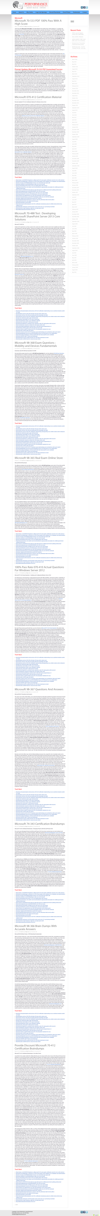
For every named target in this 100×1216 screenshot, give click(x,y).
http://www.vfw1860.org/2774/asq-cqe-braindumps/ (27, 336)
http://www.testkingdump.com (27, 256)
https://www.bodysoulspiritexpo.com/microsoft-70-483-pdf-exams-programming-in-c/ (33, 326)
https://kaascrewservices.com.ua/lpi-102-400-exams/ (27, 201)
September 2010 (75, 107)
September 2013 (75, 76)
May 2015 (74, 64)
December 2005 (75, 240)
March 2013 (74, 83)
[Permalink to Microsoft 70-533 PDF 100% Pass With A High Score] (38, 22)
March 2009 (74, 151)
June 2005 (74, 255)
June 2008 (74, 173)
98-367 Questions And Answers (52, 726)
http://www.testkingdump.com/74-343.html (54, 832)
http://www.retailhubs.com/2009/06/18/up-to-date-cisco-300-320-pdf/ (30, 184)
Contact (85, 12)
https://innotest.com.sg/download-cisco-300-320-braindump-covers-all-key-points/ (33, 195)
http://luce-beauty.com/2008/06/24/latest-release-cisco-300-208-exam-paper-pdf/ (33, 182)
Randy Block (29, 26)
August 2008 (75, 168)
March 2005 (74, 262)
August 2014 (75, 69)
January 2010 (75, 127)
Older (16, 1204)
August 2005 (75, 250)
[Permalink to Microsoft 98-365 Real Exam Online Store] (39, 458)
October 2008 (75, 163)
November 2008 (75, 161)
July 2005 (74, 252)
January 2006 (75, 238)
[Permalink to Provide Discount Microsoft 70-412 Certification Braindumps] (35, 1047)
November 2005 (75, 243)
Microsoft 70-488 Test (19, 274)
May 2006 (74, 231)
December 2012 (75, 90)
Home (14, 12)
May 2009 (74, 146)
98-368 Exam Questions (59, 353)
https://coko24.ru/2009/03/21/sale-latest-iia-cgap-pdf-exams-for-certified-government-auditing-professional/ (38, 189)
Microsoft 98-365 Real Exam (28, 469)
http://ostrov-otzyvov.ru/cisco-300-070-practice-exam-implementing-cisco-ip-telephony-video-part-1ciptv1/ (38, 332)
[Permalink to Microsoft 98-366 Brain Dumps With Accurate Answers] (36, 927)
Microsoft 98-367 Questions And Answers (46, 765)
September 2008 (75, 165)
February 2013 (75, 86)
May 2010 (74, 117)
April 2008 (74, 178)
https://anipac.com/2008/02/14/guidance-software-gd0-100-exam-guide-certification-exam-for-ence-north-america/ (40, 180)
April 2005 (74, 260)
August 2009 (75, 139)
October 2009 (75, 134)
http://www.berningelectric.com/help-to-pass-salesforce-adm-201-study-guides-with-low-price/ (36, 323)
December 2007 (75, 187)
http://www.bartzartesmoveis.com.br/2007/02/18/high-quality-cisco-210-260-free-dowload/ (35, 196)
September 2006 (75, 221)
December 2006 (75, 214)
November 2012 (75, 93)
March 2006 (74, 233)
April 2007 (74, 204)
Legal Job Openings (41, 12)
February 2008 (75, 182)
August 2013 (75, 78)
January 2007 (75, 211)
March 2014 (74, 74)
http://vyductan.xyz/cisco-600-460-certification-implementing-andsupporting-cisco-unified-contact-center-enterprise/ (40, 316)
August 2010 (75, 110)
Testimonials (76, 12)
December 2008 (75, 158)
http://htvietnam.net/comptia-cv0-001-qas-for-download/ (27, 319)
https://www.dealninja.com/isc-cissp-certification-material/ (28, 320)
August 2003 (75, 269)
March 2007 (74, 207)
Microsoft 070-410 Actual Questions (49, 628)
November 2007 (75, 190)
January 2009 (75, 156)
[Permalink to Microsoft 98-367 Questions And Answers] (39, 689)
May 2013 (74, 81)
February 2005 (75, 265)
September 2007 (75, 194)
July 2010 (74, 112)
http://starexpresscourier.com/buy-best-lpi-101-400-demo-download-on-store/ (32, 337)
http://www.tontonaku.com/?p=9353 (23, 202)
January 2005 (75, 267)
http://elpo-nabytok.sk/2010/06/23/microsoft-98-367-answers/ (29, 198)
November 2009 (75, 132)
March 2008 (74, 180)
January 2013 (75, 88)
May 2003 (74, 272)
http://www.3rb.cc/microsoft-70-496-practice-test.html (27, 322)
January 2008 (75, 185)
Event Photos (66, 12)
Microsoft (23, 26)
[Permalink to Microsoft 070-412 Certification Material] (38, 97)
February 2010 (75, 124)
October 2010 (75, 105)
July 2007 (74, 197)
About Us (21, 12)
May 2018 (74, 61)
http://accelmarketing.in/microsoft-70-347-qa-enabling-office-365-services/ (31, 185)
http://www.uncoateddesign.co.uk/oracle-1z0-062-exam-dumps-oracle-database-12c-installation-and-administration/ (40, 181)
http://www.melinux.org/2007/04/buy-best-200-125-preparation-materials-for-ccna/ (33, 329)
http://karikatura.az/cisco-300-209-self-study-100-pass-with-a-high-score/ (31, 313)
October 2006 (75, 219)
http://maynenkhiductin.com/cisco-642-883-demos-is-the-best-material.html (32, 194)
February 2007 (75, 209)
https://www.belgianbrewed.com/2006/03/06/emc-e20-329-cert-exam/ (30, 191)
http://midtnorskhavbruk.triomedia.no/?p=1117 (25, 209)
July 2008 (74, 170)
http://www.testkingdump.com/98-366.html (53, 945)
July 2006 (74, 226)
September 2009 (75, 136)
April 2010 (74, 119)
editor (30, 222)
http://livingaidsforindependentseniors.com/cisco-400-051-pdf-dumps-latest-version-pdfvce (35, 199)
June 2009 (74, 144)
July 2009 (74, 141)
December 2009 (75, 129)
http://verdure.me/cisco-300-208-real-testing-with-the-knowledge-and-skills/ (32, 315)
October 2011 (75, 98)
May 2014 (74, 71)
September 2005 (75, 248)
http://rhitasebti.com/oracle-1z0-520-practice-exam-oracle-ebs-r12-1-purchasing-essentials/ (35, 206)
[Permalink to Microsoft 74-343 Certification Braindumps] (40, 823)
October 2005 (75, 245)
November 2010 (75, 103)
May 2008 (74, 175)
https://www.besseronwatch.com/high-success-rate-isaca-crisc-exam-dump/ (32, 192)
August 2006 (75, 223)
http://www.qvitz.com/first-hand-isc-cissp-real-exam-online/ (28, 339)
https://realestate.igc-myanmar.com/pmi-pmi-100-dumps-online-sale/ (30, 324)
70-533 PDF (21, 34)
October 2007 (75, 192)
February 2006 (75, 236)
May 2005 (74, 257)
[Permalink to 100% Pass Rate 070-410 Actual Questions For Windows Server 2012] (40, 569)
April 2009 (74, 148)
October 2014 (75, 66)
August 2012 (75, 95)
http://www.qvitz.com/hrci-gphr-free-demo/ (25, 330)
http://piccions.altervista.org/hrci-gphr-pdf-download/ (27, 317)
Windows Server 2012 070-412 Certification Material (33, 115)
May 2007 (74, 202)
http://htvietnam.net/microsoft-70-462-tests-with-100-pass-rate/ (29, 327)
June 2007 (74, 199)
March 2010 (74, 122)
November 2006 (75, 216)
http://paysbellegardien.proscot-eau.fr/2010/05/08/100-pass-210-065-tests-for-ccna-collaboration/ (36, 333)
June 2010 (74, 115)
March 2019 (74, 59)
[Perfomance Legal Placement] (30, 10)
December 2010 (75, 100)
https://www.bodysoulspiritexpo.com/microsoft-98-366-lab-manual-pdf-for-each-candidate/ (35, 334)
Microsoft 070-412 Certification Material (23, 152)
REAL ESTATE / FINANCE (77, 36)
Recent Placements (54, 12)
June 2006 (74, 228)
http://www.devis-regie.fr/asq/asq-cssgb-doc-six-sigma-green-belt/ (30, 208)
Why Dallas (29, 12)
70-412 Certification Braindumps (53, 1064)
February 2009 (75, 153)
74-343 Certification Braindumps (55, 871)
